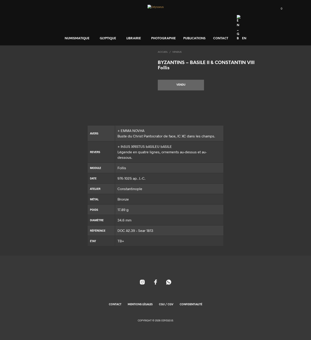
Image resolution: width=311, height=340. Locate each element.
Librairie (133, 38)
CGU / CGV (166, 304)
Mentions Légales (140, 304)
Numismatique (77, 38)
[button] (278, 8)
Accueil (163, 52)
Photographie (163, 38)
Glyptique (108, 38)
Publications (194, 38)
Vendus (176, 52)
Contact (220, 38)
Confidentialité (191, 304)
